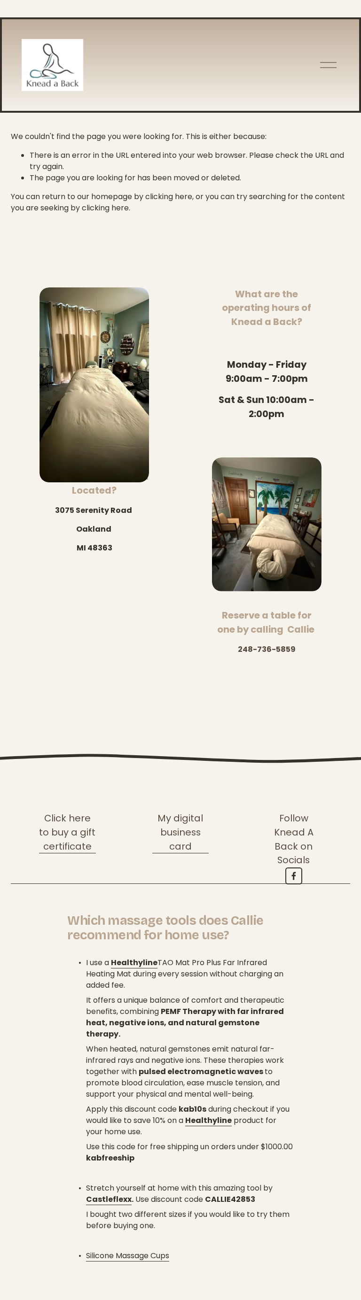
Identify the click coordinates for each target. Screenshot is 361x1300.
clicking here (168, 196)
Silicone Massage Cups (127, 1255)
